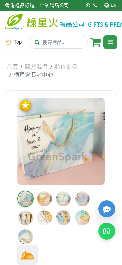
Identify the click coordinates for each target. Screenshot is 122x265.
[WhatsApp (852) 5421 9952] (88, 5)
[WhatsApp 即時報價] (106, 231)
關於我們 (36, 67)
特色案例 (66, 67)
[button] (25, 198)
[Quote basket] (95, 42)
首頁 (12, 67)
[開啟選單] (110, 42)
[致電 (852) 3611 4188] (95, 5)
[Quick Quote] (106, 208)
